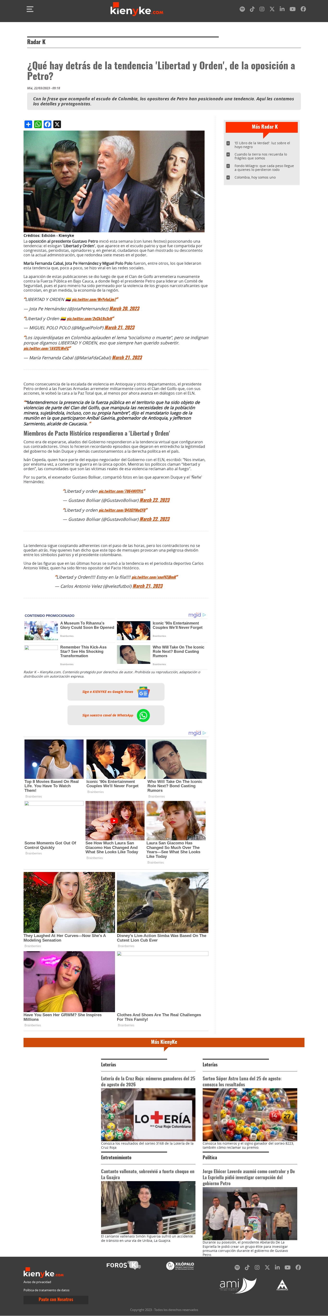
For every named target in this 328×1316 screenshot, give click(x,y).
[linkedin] (282, 10)
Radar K (36, 42)
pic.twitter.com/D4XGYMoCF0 (122, 510)
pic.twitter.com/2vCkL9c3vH (89, 319)
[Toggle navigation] (30, 9)
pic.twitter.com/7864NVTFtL (121, 491)
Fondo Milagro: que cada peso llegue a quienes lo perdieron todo (264, 167)
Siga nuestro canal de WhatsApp (108, 715)
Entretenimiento (116, 1158)
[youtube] (293, 10)
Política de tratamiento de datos (46, 1290)
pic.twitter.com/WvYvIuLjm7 (94, 300)
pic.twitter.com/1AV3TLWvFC (46, 349)
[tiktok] (252, 10)
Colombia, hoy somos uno (255, 177)
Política (210, 1158)
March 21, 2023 (119, 328)
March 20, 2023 (124, 309)
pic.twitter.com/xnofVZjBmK (154, 577)
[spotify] (242, 10)
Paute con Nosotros (56, 1300)
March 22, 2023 (154, 500)
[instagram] (262, 10)
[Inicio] (137, 9)
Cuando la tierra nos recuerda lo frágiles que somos (261, 156)
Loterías (108, 1065)
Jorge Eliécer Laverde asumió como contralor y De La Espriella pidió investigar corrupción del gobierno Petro (249, 1178)
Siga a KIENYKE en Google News (108, 691)
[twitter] (272, 10)
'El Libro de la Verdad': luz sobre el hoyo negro (262, 145)
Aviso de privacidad (37, 1282)
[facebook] (303, 10)
